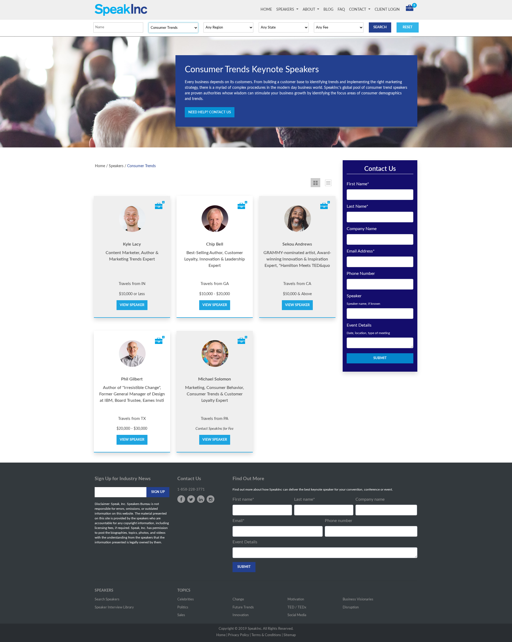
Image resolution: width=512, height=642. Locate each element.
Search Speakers (107, 599)
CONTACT (358, 9)
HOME (267, 9)
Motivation (295, 599)
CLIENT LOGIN (387, 9)
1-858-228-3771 (191, 489)
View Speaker (132, 305)
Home (100, 166)
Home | (221, 635)
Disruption (351, 607)
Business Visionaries (358, 599)
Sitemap (289, 635)
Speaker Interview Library (114, 607)
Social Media (296, 615)
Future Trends (243, 607)
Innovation (241, 615)
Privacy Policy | (239, 635)
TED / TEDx (296, 607)
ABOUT (309, 9)
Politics (182, 607)
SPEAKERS (285, 9)
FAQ (341, 9)
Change (238, 599)
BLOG (328, 9)
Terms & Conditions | (267, 635)
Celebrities (185, 599)
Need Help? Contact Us (210, 112)
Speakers (116, 166)
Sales (181, 615)
